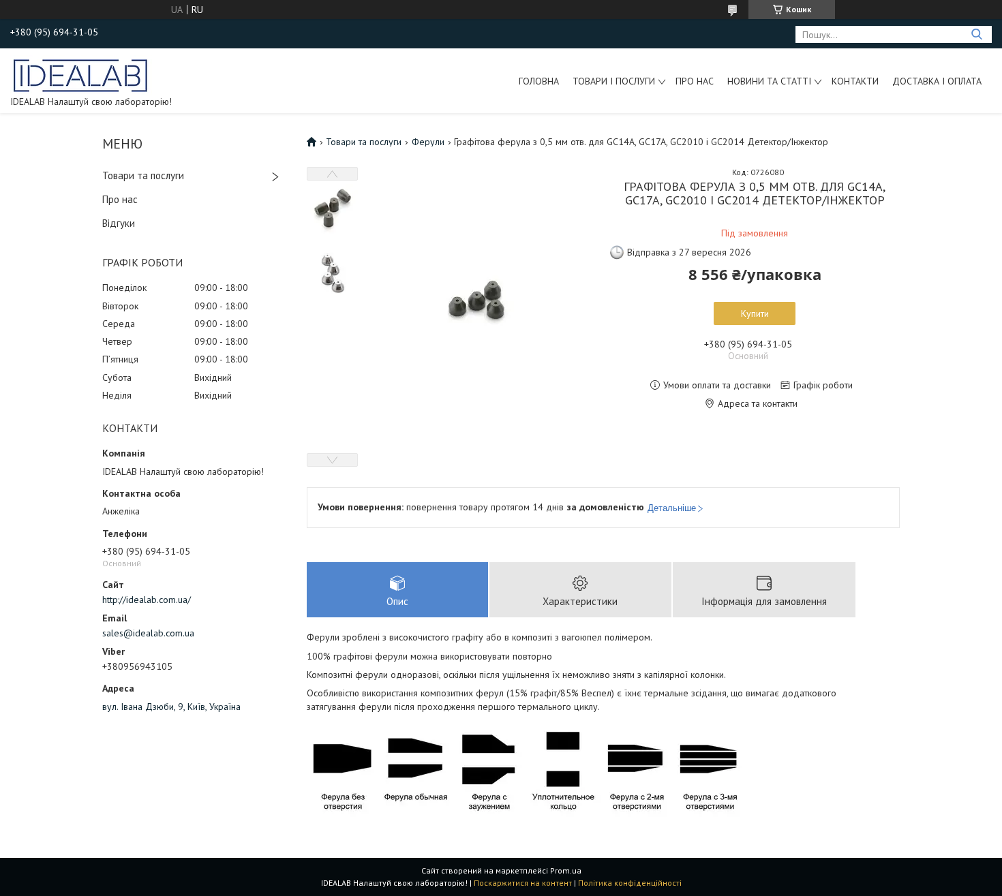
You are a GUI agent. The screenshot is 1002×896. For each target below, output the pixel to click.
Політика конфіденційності (630, 883)
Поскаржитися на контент (523, 883)
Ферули (428, 141)
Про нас (694, 81)
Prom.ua (565, 870)
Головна (539, 81)
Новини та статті (769, 81)
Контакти (855, 81)
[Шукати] (976, 34)
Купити (755, 313)
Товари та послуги (143, 175)
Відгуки (118, 223)
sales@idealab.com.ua (148, 633)
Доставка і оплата (937, 81)
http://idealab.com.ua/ (146, 599)
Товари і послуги (614, 81)
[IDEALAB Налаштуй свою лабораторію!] (81, 74)
